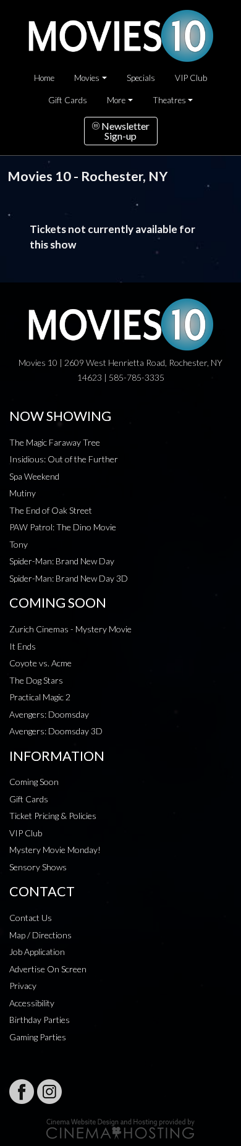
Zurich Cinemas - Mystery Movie (70, 629)
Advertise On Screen (48, 969)
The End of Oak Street (50, 510)
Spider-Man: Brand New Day (61, 561)
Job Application (37, 951)
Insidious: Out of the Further (63, 459)
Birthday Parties (39, 1019)
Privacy (22, 985)
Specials (141, 78)
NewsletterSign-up (124, 131)
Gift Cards (67, 100)
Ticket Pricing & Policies (52, 815)
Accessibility (31, 1003)
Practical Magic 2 (39, 697)
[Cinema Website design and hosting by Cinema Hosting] (120, 1128)
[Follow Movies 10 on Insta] (49, 1091)
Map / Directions (40, 935)
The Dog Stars (36, 680)
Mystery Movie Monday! (55, 849)
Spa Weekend (34, 476)
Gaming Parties (37, 1037)
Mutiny (22, 493)
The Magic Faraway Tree (54, 442)
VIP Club (191, 78)
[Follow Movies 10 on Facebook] (21, 1091)
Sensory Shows (38, 867)
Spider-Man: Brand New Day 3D (68, 578)
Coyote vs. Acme (40, 663)
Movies (86, 78)
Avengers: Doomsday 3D (56, 731)
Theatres (169, 100)
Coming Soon (34, 781)
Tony (18, 544)
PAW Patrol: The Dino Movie (62, 527)
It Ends (22, 646)
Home (44, 78)
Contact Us (30, 917)
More (116, 100)
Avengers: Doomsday (49, 714)
